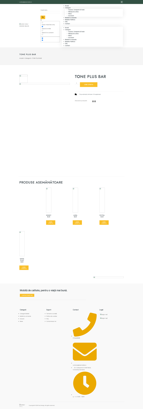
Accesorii (71, 38)
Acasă (67, 28)
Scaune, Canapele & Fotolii (76, 10)
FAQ (66, 44)
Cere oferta (88, 85)
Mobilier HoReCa (70, 20)
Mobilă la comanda (70, 40)
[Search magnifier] (43, 17)
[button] (92, 26)
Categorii (68, 8)
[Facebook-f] (122, 2)
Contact (67, 24)
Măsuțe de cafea (73, 12)
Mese (70, 14)
